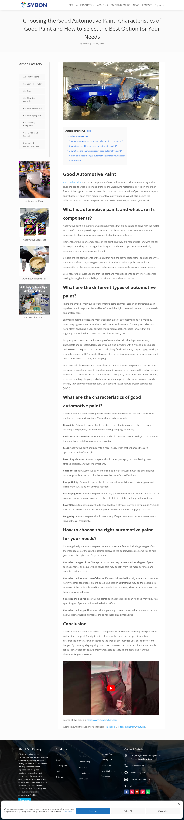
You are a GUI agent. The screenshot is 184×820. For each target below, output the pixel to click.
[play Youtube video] (111, 688)
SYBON (86, 43)
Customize (163, 811)
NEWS (136, 5)
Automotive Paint (31, 76)
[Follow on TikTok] (142, 792)
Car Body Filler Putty (32, 84)
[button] (178, 804)
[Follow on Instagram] (132, 792)
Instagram (130, 726)
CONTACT (147, 5)
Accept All (93, 811)
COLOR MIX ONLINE (120, 5)
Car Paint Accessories (33, 108)
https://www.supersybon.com (102, 719)
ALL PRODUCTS (84, 5)
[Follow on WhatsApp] (148, 792)
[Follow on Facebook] (126, 792)
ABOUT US (102, 5)
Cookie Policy (67, 811)
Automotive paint (72, 182)
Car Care (27, 91)
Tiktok (120, 726)
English (158, 5)
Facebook (111, 726)
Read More (24, 800)
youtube (140, 726)
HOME (70, 5)
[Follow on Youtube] (137, 792)
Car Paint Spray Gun (32, 115)
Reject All (128, 811)
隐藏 (89, 131)
